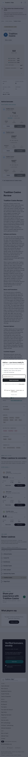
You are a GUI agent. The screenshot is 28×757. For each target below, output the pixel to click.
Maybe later (14, 394)
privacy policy (21, 384)
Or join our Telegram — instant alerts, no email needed (15, 391)
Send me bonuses (14, 380)
